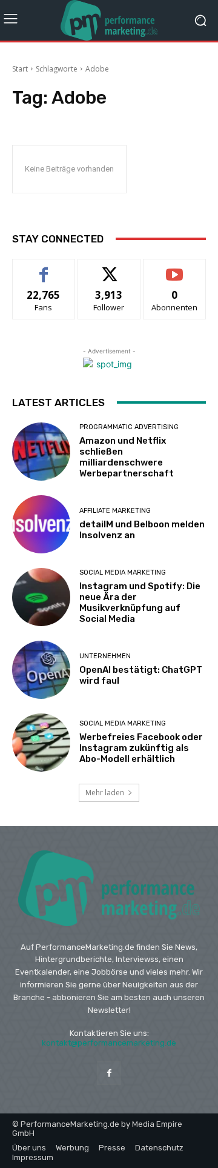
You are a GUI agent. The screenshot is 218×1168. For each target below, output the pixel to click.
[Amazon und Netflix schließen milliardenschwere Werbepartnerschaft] (41, 451)
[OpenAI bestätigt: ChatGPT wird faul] (41, 670)
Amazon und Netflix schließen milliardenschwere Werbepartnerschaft (126, 457)
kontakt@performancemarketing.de (109, 1042)
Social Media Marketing (122, 572)
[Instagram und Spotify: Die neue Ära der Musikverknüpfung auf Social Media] (41, 597)
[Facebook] (109, 1073)
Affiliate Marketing (115, 510)
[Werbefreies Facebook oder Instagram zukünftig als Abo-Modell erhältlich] (41, 742)
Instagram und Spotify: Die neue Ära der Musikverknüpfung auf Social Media (139, 602)
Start (20, 69)
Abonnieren (174, 268)
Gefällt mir (44, 268)
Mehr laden (104, 792)
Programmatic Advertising (129, 427)
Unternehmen (105, 656)
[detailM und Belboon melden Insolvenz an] (41, 524)
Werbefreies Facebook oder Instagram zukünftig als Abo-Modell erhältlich (141, 748)
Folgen (109, 268)
